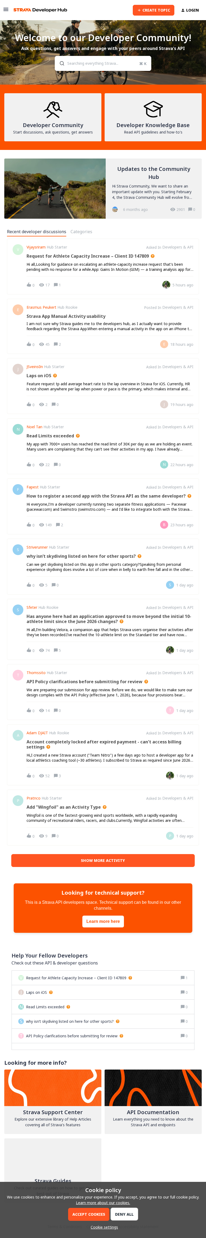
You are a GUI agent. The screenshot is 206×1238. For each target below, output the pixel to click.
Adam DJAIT (37, 733)
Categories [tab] (81, 232)
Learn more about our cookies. (103, 1202)
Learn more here (103, 921)
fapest (33, 487)
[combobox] (103, 63)
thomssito (36, 673)
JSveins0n (35, 367)
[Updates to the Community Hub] (103, 189)
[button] (103, 1227)
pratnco (34, 798)
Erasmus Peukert (41, 307)
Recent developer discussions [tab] (36, 232)
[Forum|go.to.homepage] (40, 10)
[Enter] (60, 63)
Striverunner (37, 547)
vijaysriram (36, 247)
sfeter (32, 607)
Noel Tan (34, 427)
